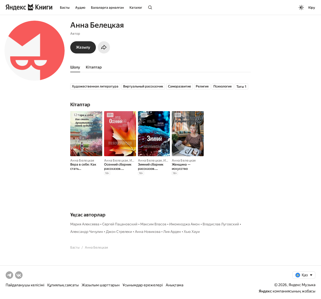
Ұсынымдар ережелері (142, 285)
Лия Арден (172, 232)
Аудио (80, 7)
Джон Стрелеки (119, 232)
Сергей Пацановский (119, 224)
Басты (65, 7)
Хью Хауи (192, 232)
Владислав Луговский (221, 224)
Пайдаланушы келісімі (25, 285)
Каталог (135, 7)
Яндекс (265, 291)
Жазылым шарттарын (101, 285)
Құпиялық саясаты (63, 285)
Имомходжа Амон (184, 224)
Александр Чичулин (86, 232)
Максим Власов (153, 224)
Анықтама (174, 285)
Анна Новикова (147, 232)
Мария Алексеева (84, 224)
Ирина (134, 160)
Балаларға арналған (107, 7)
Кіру (311, 7)
